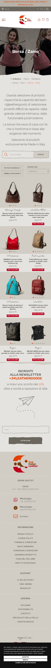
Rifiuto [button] (25, 660)
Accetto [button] (25, 657)
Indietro (16, 82)
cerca (40, 157)
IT (38, 12)
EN (41, 12)
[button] (9, 208)
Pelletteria (36, 82)
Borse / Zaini (19, 86)
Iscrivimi (25, 443)
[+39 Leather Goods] (25, 22)
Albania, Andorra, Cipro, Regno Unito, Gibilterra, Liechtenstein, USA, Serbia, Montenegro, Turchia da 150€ (25, 5)
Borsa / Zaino (34, 86)
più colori (38, 227)
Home (26, 82)
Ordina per (32, 170)
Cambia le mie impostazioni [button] (25, 663)
